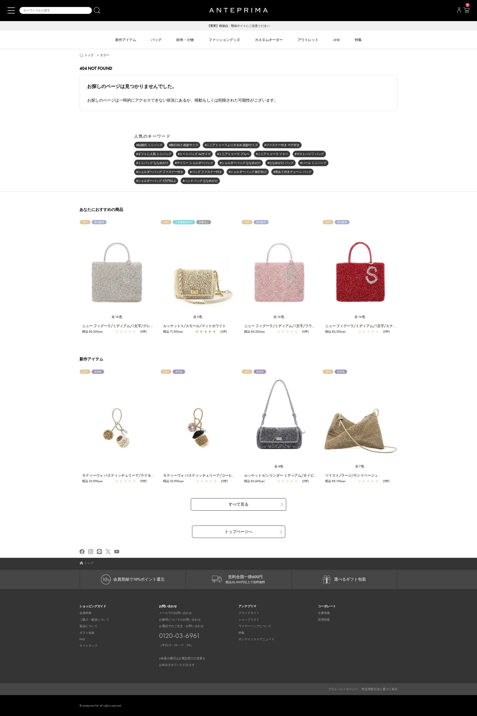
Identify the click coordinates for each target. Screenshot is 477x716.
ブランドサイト (248, 613)
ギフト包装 (87, 633)
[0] (466, 11)
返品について (88, 626)
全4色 (279, 466)
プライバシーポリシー (343, 689)
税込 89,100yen (335, 481)
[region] (198, 267)
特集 (241, 633)
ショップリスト (248, 620)
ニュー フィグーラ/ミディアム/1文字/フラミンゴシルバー (290, 326)
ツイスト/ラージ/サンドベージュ (351, 475)
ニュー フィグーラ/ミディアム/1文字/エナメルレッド (367, 326)
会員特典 (85, 613)
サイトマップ (88, 646)
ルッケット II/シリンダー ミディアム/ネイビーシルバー (287, 475)
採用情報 (324, 620)
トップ (88, 55)
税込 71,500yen (173, 332)
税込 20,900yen (92, 481)
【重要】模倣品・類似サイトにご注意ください (238, 26)
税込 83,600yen (254, 481)
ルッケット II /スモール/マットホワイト (194, 326)
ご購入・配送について (94, 620)
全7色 (360, 466)
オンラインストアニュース (256, 639)
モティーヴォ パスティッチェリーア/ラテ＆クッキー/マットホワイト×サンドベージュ (149, 475)
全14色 (117, 317)
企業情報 (324, 613)
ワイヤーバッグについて (254, 626)
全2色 (198, 317)
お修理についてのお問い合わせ (180, 620)
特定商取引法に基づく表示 (380, 689)
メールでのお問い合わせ (175, 613)
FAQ (82, 639)
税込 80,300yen (92, 332)
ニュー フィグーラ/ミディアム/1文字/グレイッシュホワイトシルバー (137, 326)
